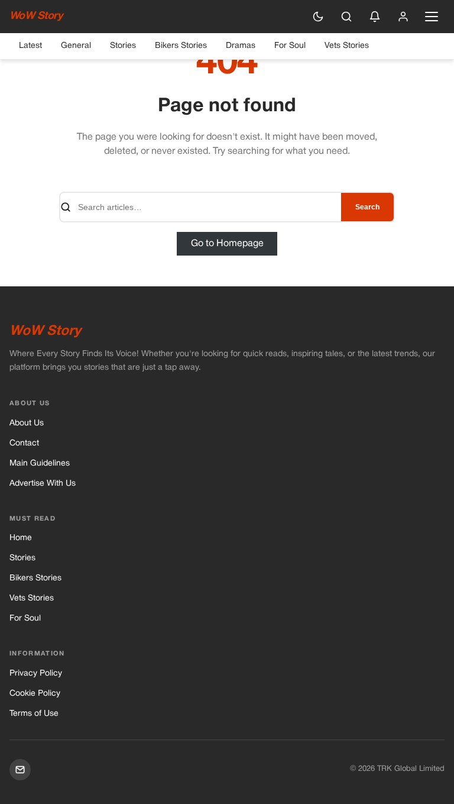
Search (367, 207)
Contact (24, 443)
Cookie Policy (34, 694)
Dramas (240, 46)
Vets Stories (347, 46)
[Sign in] (403, 17)
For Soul (290, 46)
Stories (123, 46)
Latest (30, 46)
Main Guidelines (39, 463)
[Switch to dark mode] (318, 17)
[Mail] (20, 769)
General (76, 46)
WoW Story (35, 16)
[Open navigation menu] (432, 17)
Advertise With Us (42, 483)
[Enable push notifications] (375, 17)
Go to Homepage (227, 244)
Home (20, 538)
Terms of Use (34, 714)
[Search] (346, 17)
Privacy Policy (35, 673)
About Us (26, 423)
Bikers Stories (181, 46)
